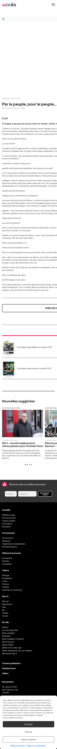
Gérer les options (28, 739)
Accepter (28, 724)
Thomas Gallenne (12, 108)
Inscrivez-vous (45, 494)
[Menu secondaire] (53, 4)
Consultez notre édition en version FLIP (34, 347)
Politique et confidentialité (36, 745)
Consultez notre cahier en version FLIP (34, 368)
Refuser (28, 732)
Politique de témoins (17, 745)
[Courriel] (23, 108)
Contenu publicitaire (11, 408)
